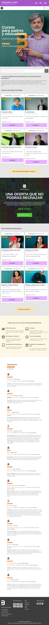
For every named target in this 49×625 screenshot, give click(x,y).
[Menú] (47, 8)
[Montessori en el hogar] (36, 242)
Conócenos (27, 602)
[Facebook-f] (40, 604)
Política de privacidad (28, 623)
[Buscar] (46, 71)
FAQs (26, 607)
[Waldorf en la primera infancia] (12, 277)
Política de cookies (37, 623)
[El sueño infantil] (36, 103)
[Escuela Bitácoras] (2, 8)
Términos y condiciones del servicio (15, 623)
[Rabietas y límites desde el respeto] (36, 277)
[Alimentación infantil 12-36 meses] (12, 242)
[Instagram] (38, 604)
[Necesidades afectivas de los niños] (12, 138)
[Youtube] (42, 604)
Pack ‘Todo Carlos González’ (13, 397)
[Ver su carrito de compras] (44, 8)
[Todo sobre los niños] (36, 138)
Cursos (26, 605)
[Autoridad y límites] (12, 103)
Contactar (27, 609)
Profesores (27, 604)
